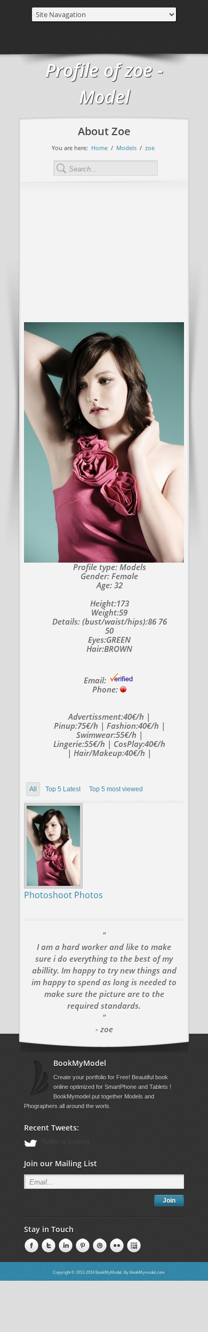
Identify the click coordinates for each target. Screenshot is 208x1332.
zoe (150, 148)
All (33, 789)
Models (126, 148)
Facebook (30, 1245)
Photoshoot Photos (63, 895)
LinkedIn (47, 1245)
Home (99, 148)
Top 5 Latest (63, 789)
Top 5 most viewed (116, 789)
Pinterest (64, 1245)
